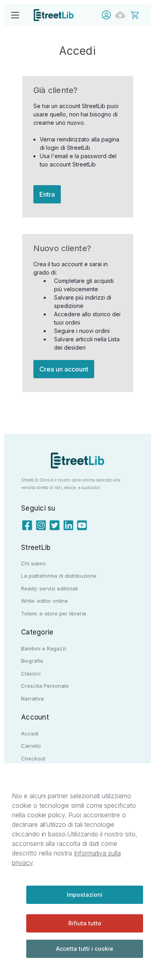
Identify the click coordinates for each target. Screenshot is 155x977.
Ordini (122, 15)
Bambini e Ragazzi (43, 648)
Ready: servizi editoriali (49, 588)
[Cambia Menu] (15, 15)
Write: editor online (44, 601)
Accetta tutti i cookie (84, 948)
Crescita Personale (45, 686)
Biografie (32, 661)
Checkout (33, 758)
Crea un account (63, 369)
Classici (31, 673)
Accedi (108, 15)
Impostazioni (85, 894)
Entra (47, 194)
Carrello (31, 746)
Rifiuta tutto (84, 923)
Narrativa (32, 698)
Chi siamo (33, 563)
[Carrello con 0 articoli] (140, 14)
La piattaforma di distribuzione (59, 576)
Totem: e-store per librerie (53, 613)
